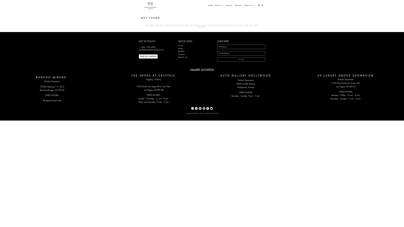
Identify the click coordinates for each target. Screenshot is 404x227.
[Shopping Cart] (262, 5)
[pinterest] (196, 108)
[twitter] (200, 108)
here (217, 25)
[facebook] (207, 108)
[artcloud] (192, 108)
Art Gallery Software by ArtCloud (208, 113)
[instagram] (204, 108)
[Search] (259, 5)
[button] (219, 5)
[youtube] (211, 108)
